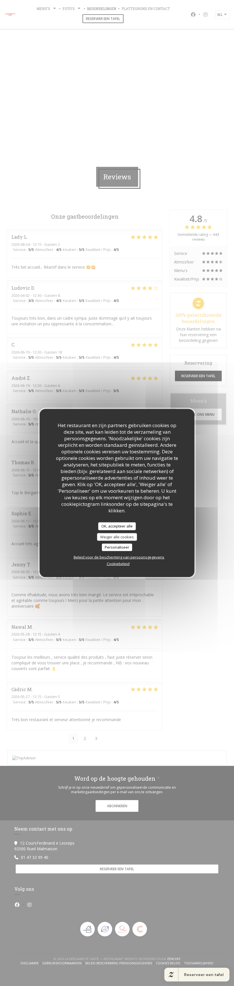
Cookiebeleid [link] (118, 563)
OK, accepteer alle (117, 526)
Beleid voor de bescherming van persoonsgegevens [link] (119, 556)
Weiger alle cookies (117, 536)
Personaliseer (117, 547)
